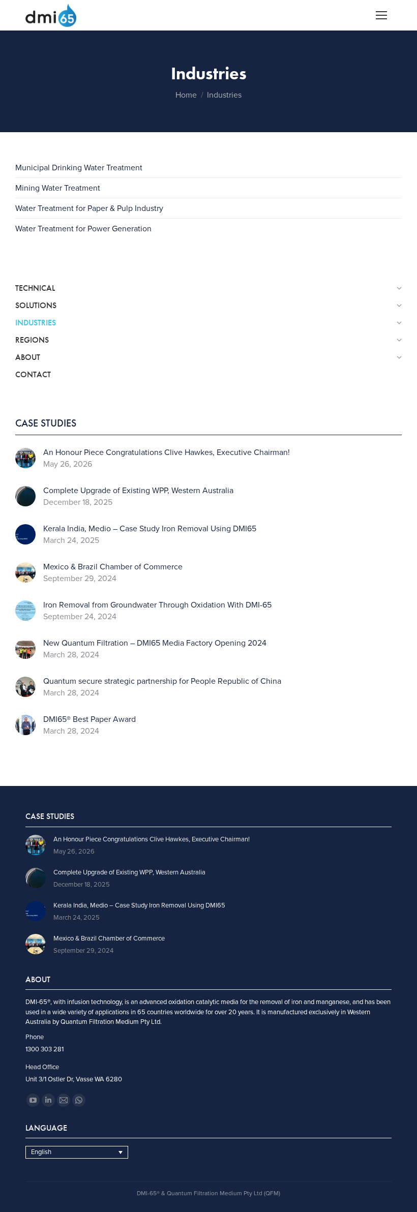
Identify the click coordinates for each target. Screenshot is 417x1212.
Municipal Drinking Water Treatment (78, 168)
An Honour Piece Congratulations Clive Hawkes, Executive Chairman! (166, 453)
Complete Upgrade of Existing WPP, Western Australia (138, 491)
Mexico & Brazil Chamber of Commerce (113, 567)
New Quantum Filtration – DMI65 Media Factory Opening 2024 (154, 643)
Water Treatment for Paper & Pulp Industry (89, 208)
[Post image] (25, 458)
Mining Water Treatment (57, 188)
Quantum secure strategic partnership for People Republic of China (162, 681)
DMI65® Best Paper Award (89, 719)
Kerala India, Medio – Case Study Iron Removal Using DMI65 (149, 529)
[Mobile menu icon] (381, 15)
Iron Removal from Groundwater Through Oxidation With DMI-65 (157, 605)
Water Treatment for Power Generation (83, 229)
